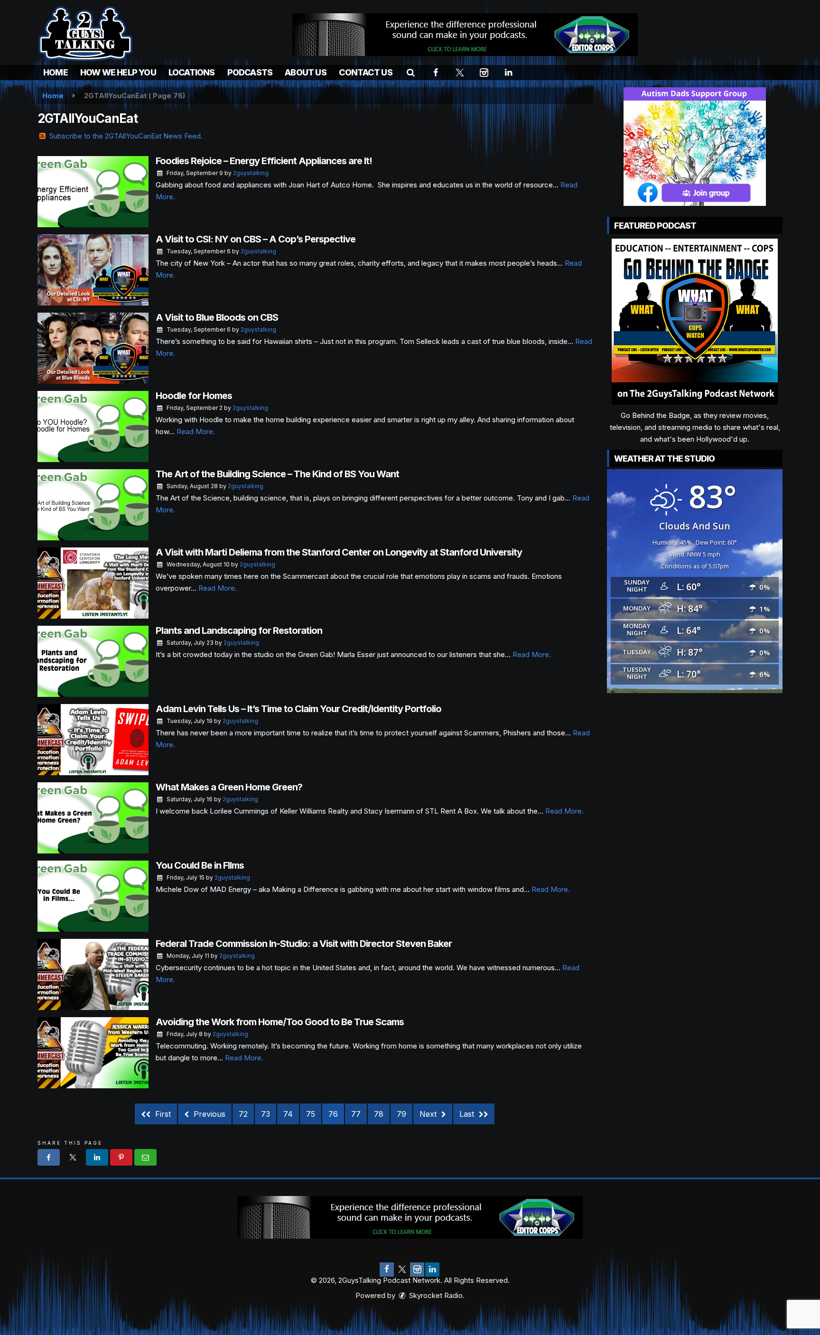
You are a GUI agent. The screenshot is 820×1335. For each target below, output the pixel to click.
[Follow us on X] (402, 1269)
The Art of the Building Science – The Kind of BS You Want (277, 474)
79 (401, 1114)
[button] (411, 72)
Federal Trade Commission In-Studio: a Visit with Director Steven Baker (304, 943)
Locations (191, 72)
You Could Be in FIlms (200, 865)
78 (378, 1114)
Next (429, 1114)
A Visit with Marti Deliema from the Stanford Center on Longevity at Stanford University (339, 552)
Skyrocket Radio (435, 1295)
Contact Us (365, 72)
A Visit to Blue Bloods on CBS (217, 317)
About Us (305, 72)
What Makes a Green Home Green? (229, 787)
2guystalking (251, 172)
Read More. (196, 431)
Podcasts (250, 72)
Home (55, 72)
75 (310, 1114)
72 (243, 1114)
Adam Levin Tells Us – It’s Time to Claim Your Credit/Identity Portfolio (298, 708)
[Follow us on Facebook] (387, 1269)
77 (356, 1114)
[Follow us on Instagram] (417, 1269)
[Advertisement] (465, 34)
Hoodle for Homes (194, 395)
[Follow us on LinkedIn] (432, 1269)
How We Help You (118, 72)
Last (467, 1114)
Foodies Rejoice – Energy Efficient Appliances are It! (264, 161)
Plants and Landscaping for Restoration (239, 630)
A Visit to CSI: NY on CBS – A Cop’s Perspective (255, 239)
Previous (208, 1114)
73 (265, 1114)
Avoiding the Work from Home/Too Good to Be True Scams (280, 1022)
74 (288, 1114)
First (162, 1114)
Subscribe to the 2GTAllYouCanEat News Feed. (126, 135)
